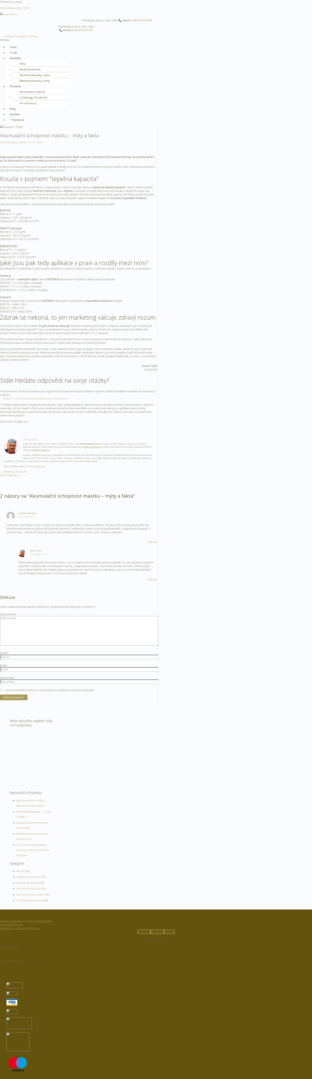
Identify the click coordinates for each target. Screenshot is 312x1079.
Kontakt (15, 114)
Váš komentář (8, 614)
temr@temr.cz (39, 466)
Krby (23, 63)
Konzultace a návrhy (32, 92)
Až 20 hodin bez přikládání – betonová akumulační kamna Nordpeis (32, 850)
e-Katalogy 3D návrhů (33, 97)
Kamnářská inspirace (28, 888)
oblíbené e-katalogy (41, 450)
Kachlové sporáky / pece (35, 75)
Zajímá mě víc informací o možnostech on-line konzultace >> (36, 398)
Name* (4, 653)
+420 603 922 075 (141, 20)
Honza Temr (36, 550)
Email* (3, 665)
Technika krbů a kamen (13, 142)
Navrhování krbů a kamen (31, 894)
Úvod (13, 47)
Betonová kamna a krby (35, 81)
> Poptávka (17, 120)
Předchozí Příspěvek (13, 472)
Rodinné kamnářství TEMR (15, 8)
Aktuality (21, 871)
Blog (13, 109)
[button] (156, 40)
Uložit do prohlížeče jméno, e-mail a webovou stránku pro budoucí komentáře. (49, 690)
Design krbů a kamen (28, 877)
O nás (13, 52)
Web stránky (7, 678)
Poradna (15, 86)
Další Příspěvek (10, 475)
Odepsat (152, 542)
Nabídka (15, 58)
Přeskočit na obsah (11, 2)
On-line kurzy (28, 103)
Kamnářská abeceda (28, 883)
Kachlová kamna (30, 69)
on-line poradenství (91, 447)
